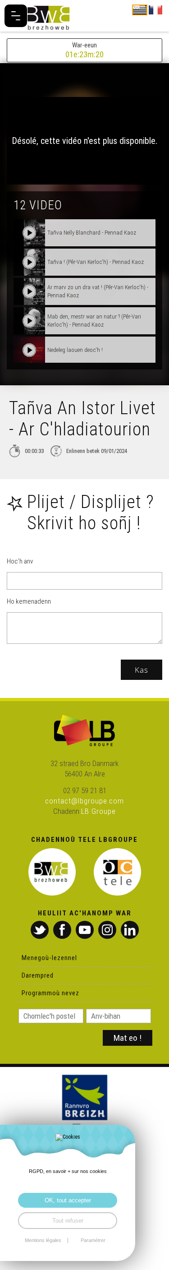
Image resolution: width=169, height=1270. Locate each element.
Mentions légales (43, 1240)
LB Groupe (98, 811)
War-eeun (84, 50)
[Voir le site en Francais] (155, 9)
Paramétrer (93, 1240)
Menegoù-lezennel (49, 958)
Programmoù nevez (50, 993)
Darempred (38, 975)
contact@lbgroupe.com (84, 800)
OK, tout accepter (68, 1200)
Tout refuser (67, 1220)
